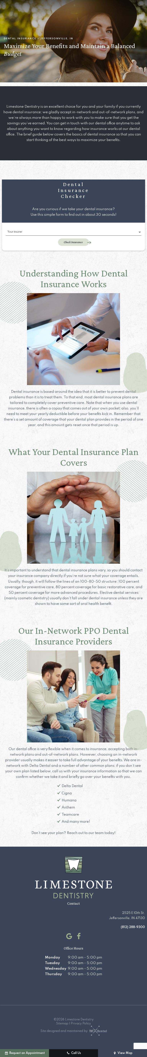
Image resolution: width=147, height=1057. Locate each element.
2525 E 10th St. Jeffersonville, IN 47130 (127, 915)
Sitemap (62, 1023)
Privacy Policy (81, 1023)
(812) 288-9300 (133, 927)
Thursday (53, 974)
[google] (68, 936)
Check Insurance (73, 242)
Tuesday (52, 963)
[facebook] (78, 936)
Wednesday (55, 968)
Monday (52, 957)
